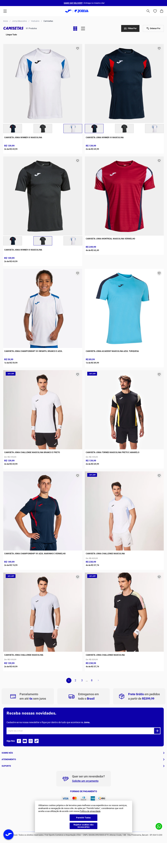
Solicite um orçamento (85, 781)
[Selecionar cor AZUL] (12, 128)
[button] (148, 11)
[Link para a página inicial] (5, 20)
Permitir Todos (83, 817)
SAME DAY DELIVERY (73, 3)
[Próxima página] (98, 680)
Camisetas (48, 21)
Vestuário (35, 21)
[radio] (75, 28)
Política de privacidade (90, 811)
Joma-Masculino (19, 21)
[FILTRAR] (130, 28)
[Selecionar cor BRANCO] (72, 128)
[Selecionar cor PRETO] (42, 128)
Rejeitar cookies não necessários (83, 825)
